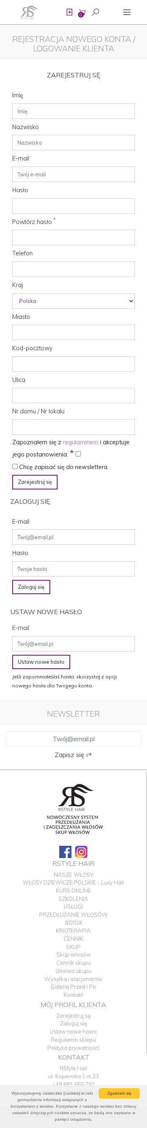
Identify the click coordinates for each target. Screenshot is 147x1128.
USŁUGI (73, 906)
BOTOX (73, 923)
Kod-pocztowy (32, 348)
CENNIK (73, 938)
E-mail (20, 158)
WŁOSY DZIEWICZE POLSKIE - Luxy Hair (73, 882)
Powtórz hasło (34, 222)
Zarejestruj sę (35, 481)
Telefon (22, 253)
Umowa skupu (73, 971)
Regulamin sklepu (73, 1039)
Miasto (21, 316)
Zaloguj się (31, 587)
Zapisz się (70, 755)
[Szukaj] (95, 12)
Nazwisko (25, 127)
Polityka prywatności (73, 1048)
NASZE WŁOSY (73, 874)
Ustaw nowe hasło (41, 661)
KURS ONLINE (73, 890)
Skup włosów (73, 954)
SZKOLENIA (73, 898)
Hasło (20, 190)
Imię (17, 95)
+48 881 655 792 (73, 1084)
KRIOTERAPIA (73, 930)
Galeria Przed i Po (73, 986)
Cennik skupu (73, 962)
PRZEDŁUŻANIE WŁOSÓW (73, 914)
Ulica (18, 380)
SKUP (73, 947)
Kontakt (73, 995)
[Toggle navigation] (127, 12)
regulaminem (80, 442)
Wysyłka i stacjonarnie (73, 979)
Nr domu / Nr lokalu (38, 411)
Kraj (17, 285)
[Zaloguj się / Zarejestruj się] (69, 12)
